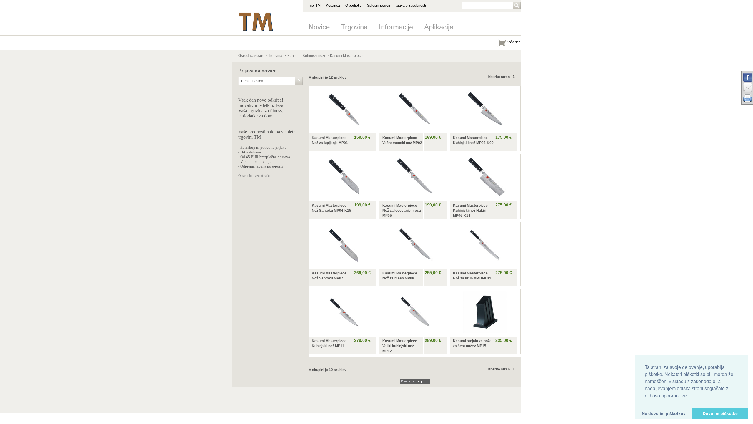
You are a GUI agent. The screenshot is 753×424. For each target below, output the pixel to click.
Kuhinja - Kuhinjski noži (306, 56)
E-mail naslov (252, 81)
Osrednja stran (250, 56)
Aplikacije (438, 27)
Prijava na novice (257, 71)
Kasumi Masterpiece (346, 56)
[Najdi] (517, 6)
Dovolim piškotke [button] (720, 413)
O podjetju (353, 6)
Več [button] (684, 396)
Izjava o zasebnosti (410, 6)
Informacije (396, 27)
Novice (319, 27)
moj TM (315, 6)
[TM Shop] (256, 14)
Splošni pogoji (378, 6)
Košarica (333, 6)
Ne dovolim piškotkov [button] (664, 413)
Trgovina (354, 27)
